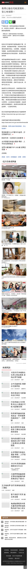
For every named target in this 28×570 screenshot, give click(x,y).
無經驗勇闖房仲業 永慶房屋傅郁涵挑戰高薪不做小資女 (18, 506)
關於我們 (17, 558)
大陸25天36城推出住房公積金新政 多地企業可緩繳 (18, 374)
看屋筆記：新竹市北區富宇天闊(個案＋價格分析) (15, 530)
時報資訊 (11, 558)
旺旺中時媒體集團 (17, 556)
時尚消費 (23, 434)
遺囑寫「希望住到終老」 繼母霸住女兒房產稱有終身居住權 (15, 538)
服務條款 (6, 552)
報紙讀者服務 (14, 550)
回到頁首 (25, 567)
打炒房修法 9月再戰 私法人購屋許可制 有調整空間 (18, 404)
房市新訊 (23, 459)
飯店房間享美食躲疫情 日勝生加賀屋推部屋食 (18, 429)
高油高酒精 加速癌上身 (8, 227)
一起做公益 (21, 552)
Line (10, 22)
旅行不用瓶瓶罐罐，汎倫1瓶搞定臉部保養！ (13, 213)
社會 (22, 423)
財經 (13, 490)
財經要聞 (23, 409)
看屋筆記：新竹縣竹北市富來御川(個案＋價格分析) (15, 526)
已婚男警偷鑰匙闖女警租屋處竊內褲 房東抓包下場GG (18, 476)
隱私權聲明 (13, 552)
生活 (22, 448)
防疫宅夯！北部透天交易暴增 (12, 138)
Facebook (3, 22)
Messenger (6, 22)
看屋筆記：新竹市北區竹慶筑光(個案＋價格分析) (15, 534)
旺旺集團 (8, 556)
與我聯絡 (6, 550)
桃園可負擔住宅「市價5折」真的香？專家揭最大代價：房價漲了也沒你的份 (14, 294)
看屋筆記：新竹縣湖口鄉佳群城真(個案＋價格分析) (15, 522)
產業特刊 (23, 388)
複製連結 (13, 22)
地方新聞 (23, 397)
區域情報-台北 (15, 469)
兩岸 (22, 379)
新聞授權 (21, 550)
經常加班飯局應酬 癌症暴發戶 (9, 326)
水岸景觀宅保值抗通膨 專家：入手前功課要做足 (18, 454)
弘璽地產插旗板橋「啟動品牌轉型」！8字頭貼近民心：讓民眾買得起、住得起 (14, 360)
